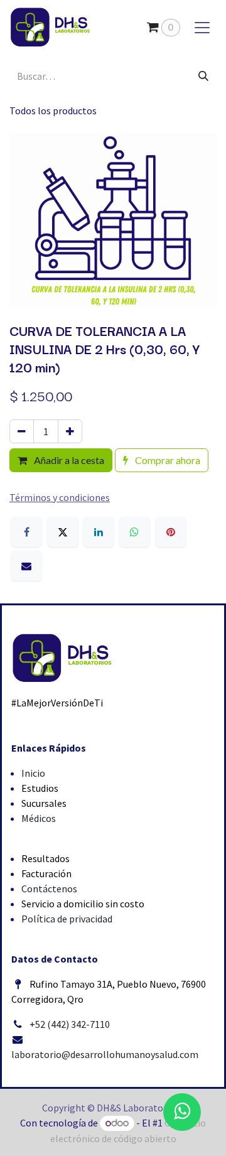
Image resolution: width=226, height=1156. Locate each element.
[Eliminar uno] (21, 431)
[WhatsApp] (134, 532)
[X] (63, 532)
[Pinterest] (171, 532)
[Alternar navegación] (202, 27)
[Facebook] (26, 532)
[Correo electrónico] (26, 566)
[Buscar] (203, 76)
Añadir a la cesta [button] (68, 460)
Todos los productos (53, 110)
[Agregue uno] (70, 431)
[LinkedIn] (98, 532)
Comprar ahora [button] (166, 460)
